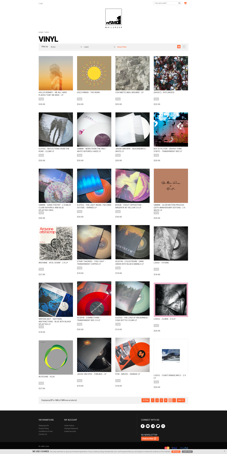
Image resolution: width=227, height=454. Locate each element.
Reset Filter (122, 47)
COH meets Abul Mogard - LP (129, 92)
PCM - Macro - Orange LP (127, 374)
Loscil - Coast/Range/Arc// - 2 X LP (170, 376)
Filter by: (45, 47)
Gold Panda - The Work (88, 92)
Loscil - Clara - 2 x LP (165, 319)
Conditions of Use (45, 431)
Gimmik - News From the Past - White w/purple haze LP (92, 150)
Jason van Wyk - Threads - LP (91, 374)
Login (41, 3)
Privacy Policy (44, 428)
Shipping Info (44, 426)
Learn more (187, 452)
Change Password (71, 428)
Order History (69, 426)
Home (41, 32)
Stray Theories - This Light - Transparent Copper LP (91, 262)
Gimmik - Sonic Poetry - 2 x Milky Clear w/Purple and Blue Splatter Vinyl (55, 207)
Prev (146, 400)
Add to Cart (56, 72)
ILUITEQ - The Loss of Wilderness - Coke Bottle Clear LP (132, 318)
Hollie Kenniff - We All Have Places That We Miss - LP (53, 93)
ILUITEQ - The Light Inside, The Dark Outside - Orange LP (94, 206)
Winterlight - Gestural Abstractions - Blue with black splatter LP (55, 321)
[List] (183, 46)
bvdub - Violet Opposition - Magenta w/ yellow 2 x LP (129, 206)
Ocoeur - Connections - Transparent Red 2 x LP (89, 318)
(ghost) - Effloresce (164, 92)
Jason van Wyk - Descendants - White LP (131, 150)
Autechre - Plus (47, 377)
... (174, 400)
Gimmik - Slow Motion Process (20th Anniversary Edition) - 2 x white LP (169, 207)
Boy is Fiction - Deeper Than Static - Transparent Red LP (168, 150)
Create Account (70, 431)
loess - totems (161, 263)
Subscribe (148, 438)
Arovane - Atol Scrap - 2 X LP (53, 263)
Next (180, 400)
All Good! (176, 452)
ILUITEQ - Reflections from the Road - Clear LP (54, 150)
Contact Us (43, 434)
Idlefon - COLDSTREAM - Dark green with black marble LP (129, 262)
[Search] (179, 3)
